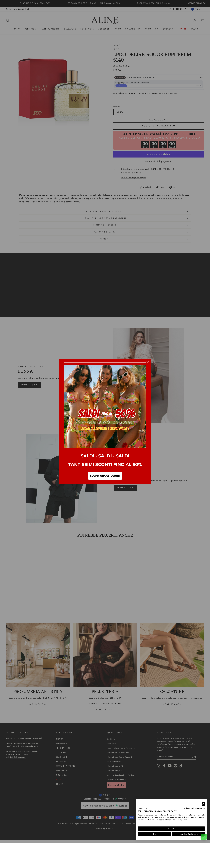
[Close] (147, 362)
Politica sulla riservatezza (194, 808)
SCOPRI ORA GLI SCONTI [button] (105, 476)
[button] (142, 808)
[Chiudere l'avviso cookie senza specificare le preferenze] (203, 804)
